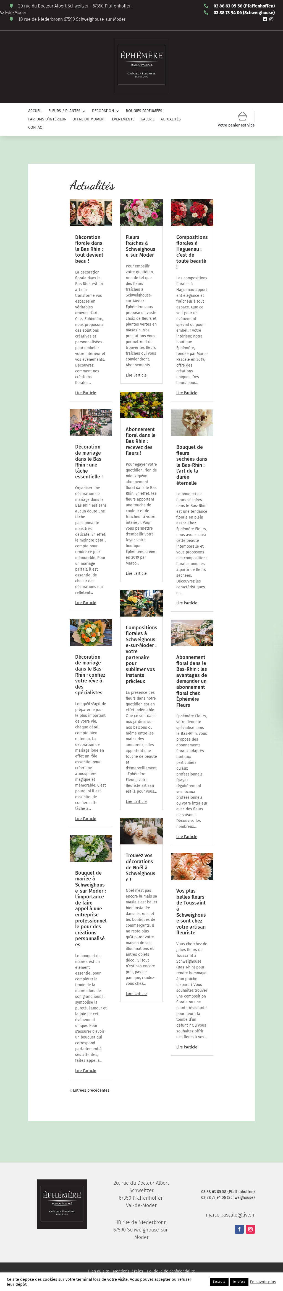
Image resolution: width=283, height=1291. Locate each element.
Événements (123, 119)
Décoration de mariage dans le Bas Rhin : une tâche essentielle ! (89, 462)
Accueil (35, 111)
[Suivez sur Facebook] (239, 1229)
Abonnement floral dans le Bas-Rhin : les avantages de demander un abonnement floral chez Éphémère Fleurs (191, 681)
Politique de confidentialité (171, 1271)
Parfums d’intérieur (47, 119)
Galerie (147, 119)
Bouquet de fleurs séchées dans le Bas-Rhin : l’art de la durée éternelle (191, 465)
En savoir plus (263, 1281)
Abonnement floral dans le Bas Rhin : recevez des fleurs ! (141, 441)
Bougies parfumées (144, 111)
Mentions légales (128, 1271)
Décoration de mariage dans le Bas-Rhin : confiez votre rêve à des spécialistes (90, 675)
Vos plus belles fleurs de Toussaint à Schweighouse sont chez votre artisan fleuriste (191, 912)
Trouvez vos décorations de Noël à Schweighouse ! (140, 867)
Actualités (171, 119)
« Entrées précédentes (89, 1090)
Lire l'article (85, 393)
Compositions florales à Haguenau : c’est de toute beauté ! (192, 252)
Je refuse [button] (239, 1282)
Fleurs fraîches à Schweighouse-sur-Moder (140, 246)
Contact (36, 128)
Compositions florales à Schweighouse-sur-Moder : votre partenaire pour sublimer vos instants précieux (141, 654)
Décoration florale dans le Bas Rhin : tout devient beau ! (89, 249)
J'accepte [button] (219, 1282)
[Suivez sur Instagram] (250, 1229)
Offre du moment (89, 119)
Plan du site (98, 1271)
